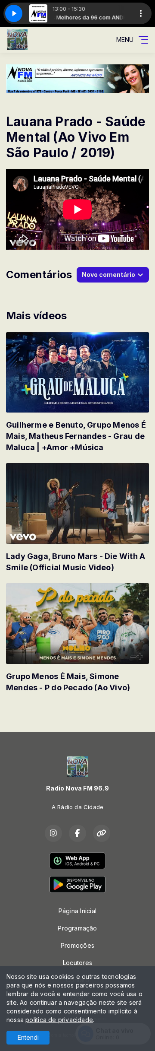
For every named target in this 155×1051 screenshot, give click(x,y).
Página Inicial (77, 910)
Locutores (77, 962)
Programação (77, 928)
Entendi (28, 1037)
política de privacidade (59, 1019)
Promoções (77, 945)
